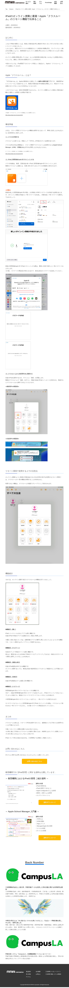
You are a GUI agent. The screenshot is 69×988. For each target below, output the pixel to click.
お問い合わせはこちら (34, 761)
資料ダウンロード (50, 802)
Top (6, 9)
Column (11, 9)
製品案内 (28, 971)
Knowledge (48, 2)
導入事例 (34, 2)
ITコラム (40, 2)
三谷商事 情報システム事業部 (53, 974)
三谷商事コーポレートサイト (53, 971)
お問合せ (61, 2)
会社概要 (55, 2)
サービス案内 (28, 2)
